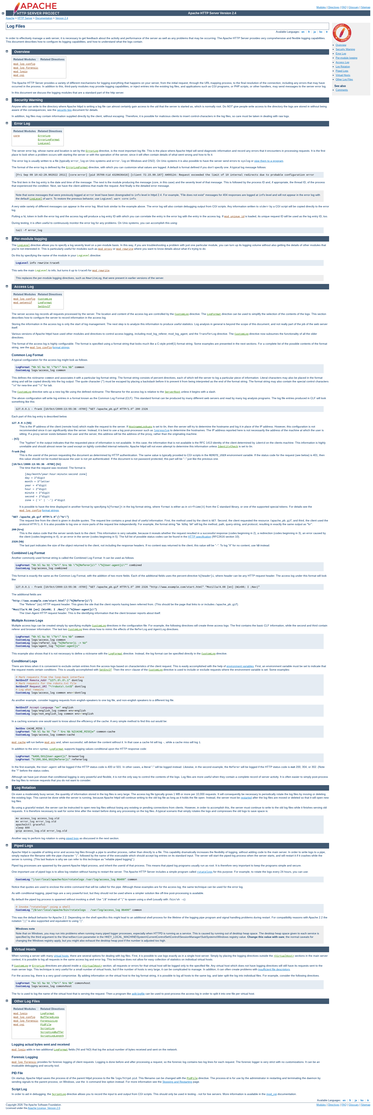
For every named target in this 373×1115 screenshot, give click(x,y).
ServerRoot (172, 391)
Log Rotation (343, 66)
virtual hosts (61, 955)
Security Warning (345, 49)
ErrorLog (44, 135)
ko (321, 31)
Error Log (341, 53)
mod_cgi (18, 75)
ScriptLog (47, 1028)
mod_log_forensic (25, 67)
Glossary (354, 7)
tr (327, 31)
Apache (10, 18)
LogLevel (44, 143)
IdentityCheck (228, 446)
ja (314, 31)
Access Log (342, 62)
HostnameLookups (140, 426)
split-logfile (138, 993)
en (303, 31)
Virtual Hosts (343, 75)
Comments (342, 89)
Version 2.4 (61, 18)
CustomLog (45, 298)
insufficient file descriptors (274, 969)
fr (309, 31)
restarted (246, 797)
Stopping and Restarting (177, 1081)
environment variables (240, 666)
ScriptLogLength (52, 1035)
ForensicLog (49, 1020)
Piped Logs (342, 70)
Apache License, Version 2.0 (44, 1108)
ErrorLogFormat (49, 139)
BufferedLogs (49, 1017)
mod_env (49, 742)
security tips (64, 109)
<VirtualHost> (284, 955)
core (16, 135)
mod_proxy (105, 249)
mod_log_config (24, 64)
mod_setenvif (22, 302)
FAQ (344, 7)
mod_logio (20, 71)
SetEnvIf (44, 306)
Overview (341, 45)
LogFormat (45, 302)
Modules (321, 7)
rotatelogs (205, 871)
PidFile (45, 1024)
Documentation (43, 18)
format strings (60, 347)
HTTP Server (24, 18)
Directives (333, 7)
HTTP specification (199, 536)
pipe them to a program (268, 160)
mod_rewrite (124, 249)
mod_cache (19, 742)
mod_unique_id (234, 216)
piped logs (72, 838)
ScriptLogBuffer (52, 1032)
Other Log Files (344, 79)
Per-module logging (346, 57)
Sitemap (365, 7)
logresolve (161, 430)
